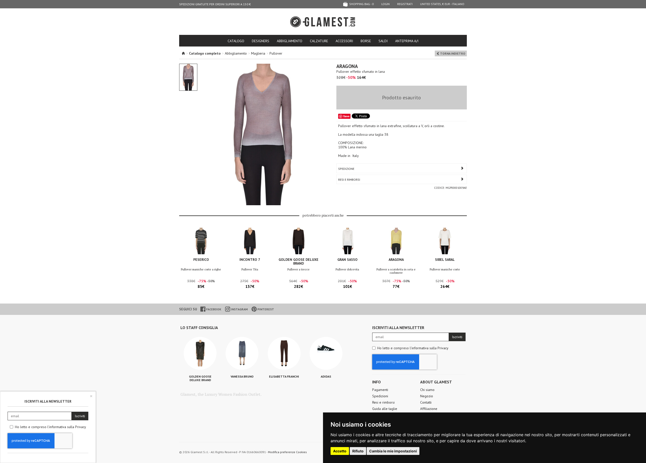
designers (260, 41)
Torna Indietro (452, 53)
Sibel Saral (445, 259)
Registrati (405, 4)
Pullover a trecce (298, 269)
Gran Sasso (347, 259)
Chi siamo (427, 389)
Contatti (426, 402)
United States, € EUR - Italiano (442, 4)
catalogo (236, 41)
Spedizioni (380, 396)
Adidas (326, 376)
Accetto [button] (339, 451)
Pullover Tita (249, 269)
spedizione (346, 169)
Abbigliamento (289, 41)
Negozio (426, 396)
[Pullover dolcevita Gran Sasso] (347, 241)
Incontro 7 (249, 259)
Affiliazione (428, 408)
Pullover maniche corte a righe (201, 269)
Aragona (396, 259)
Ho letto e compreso (412, 348)
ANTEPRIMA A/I (406, 41)
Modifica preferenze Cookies (287, 452)
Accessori (344, 41)
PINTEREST (265, 309)
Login (385, 4)
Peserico (201, 259)
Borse (366, 41)
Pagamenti (380, 389)
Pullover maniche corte (445, 269)
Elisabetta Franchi (284, 376)
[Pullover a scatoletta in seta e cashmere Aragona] (396, 241)
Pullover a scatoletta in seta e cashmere (396, 270)
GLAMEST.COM (323, 21)
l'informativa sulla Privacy (429, 348)
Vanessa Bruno (242, 376)
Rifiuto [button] (358, 451)
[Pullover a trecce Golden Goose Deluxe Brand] (299, 241)
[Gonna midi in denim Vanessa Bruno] (242, 353)
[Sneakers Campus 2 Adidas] (326, 353)
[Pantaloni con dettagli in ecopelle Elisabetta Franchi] (284, 353)
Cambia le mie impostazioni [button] (393, 451)
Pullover (276, 53)
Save (346, 116)
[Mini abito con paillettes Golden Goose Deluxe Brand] (200, 353)
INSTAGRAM (239, 309)
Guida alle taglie (384, 408)
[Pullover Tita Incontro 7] (250, 241)
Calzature (319, 41)
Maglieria (258, 53)
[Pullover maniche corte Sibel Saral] (445, 241)
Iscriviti (457, 337)
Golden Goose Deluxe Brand (298, 261)
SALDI (383, 41)
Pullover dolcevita (347, 269)
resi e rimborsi (349, 179)
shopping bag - (361, 4)
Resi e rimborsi (383, 402)
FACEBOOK (213, 309)
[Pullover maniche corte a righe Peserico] (201, 241)
